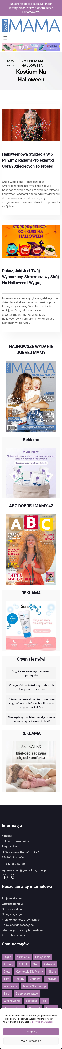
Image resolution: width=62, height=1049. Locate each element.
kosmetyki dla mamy (29, 971)
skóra (52, 971)
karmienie (23, 957)
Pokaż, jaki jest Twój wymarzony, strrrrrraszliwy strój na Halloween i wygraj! (30, 276)
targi (7, 993)
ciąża (7, 957)
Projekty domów (12, 898)
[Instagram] (13, 877)
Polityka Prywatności (15, 841)
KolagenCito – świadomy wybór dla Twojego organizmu (31, 687)
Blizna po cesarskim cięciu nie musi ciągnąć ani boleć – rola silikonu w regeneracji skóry (32, 703)
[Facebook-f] (5, 877)
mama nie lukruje (34, 986)
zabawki (49, 964)
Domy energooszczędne (18, 925)
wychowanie (12, 1001)
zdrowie (51, 979)
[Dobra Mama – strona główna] (31, 25)
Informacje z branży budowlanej (22, 930)
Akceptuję (31, 1031)
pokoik (23, 964)
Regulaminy (9, 846)
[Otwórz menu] (5, 38)
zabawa (35, 979)
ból (44, 1001)
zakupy (19, 979)
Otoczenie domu (12, 909)
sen (35, 964)
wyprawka (11, 986)
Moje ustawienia (31, 1041)
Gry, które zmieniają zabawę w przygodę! (32, 673)
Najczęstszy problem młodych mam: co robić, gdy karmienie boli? (31, 719)
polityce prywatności (42, 1022)
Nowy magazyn (12, 914)
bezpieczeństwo (27, 993)
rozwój (8, 964)
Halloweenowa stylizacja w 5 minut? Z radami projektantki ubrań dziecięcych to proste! (28, 160)
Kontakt (7, 835)
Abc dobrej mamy (13, 935)
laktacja (31, 1001)
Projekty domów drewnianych (21, 919)
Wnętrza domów (12, 903)
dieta (7, 971)
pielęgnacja (42, 957)
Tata (6, 979)
